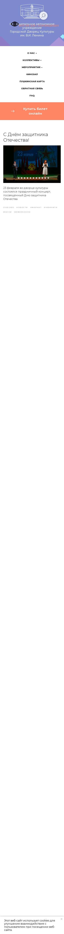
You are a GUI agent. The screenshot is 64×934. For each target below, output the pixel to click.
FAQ (32, 95)
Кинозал (32, 74)
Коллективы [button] (31, 60)
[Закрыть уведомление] (61, 919)
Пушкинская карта (32, 81)
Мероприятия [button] (31, 67)
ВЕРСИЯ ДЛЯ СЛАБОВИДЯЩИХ (39, 25)
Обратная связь (32, 88)
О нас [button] (31, 53)
